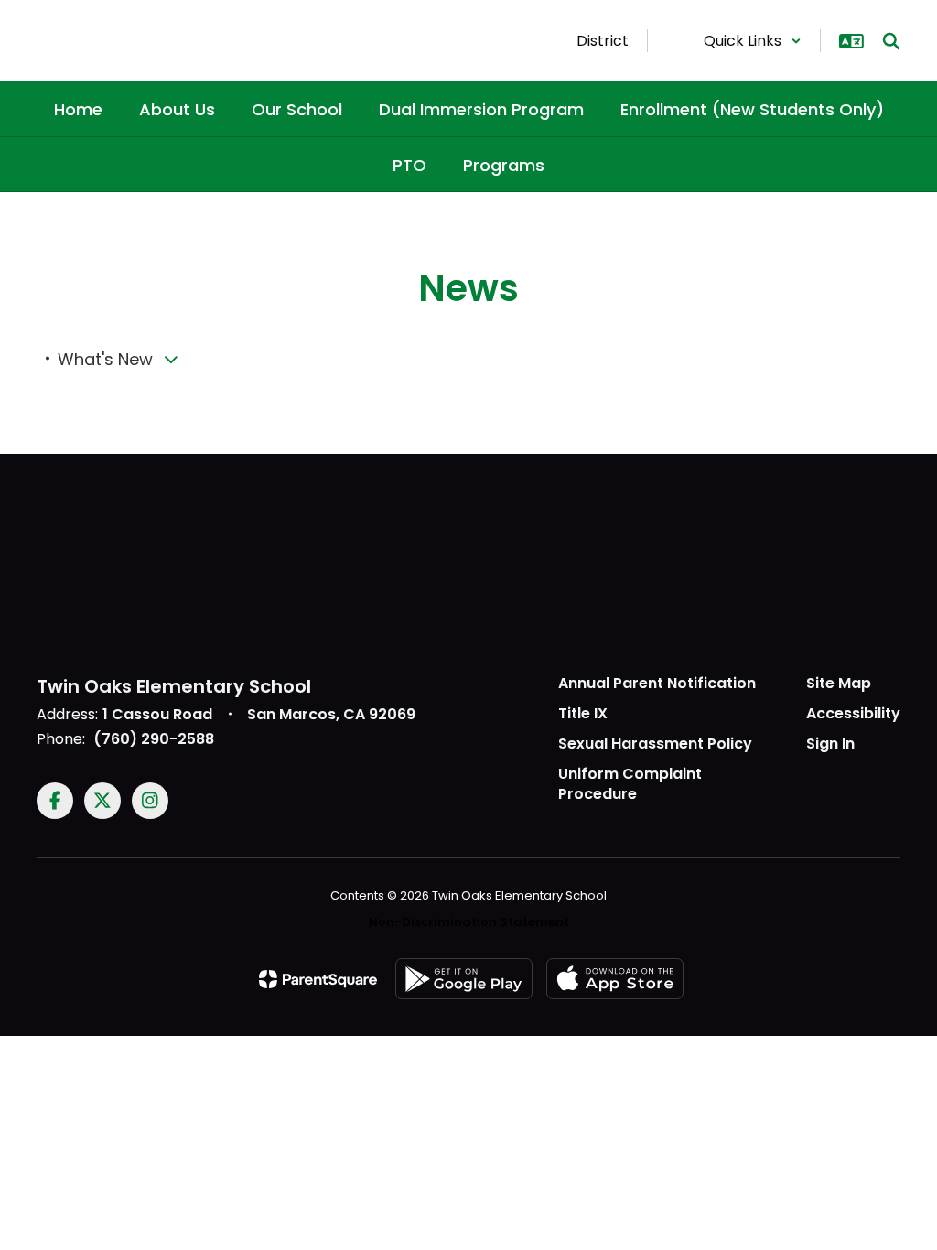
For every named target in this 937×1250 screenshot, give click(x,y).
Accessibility (853, 713)
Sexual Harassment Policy (655, 743)
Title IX (583, 713)
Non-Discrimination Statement (469, 922)
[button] (753, 40)
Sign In (830, 743)
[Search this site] (891, 41)
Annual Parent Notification (657, 683)
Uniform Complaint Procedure (630, 784)
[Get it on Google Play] (464, 978)
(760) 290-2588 (153, 738)
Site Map (838, 683)
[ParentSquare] (318, 979)
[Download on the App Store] (615, 978)
